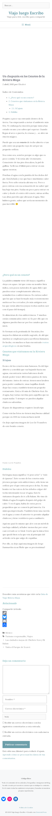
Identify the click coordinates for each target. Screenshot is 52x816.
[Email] (26, 621)
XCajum (17, 108)
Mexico (8, 632)
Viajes (30, 636)
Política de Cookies (26, 807)
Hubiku (13, 112)
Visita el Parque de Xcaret (17, 647)
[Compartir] (26, 625)
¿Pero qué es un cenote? (21, 97)
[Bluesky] (26, 617)
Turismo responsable (15, 636)
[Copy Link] (26, 613)
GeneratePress (41, 812)
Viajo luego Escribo (26, 13)
